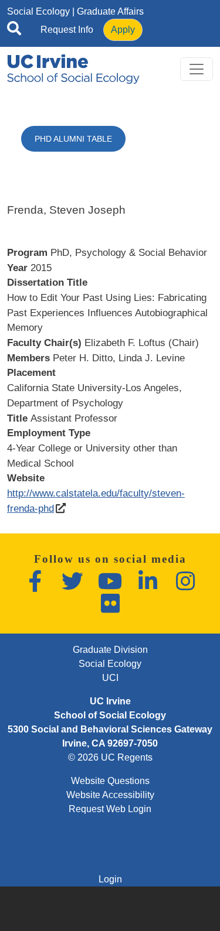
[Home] (73, 69)
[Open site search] (14, 30)
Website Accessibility (110, 795)
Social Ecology (38, 11)
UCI (110, 678)
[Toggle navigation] (196, 69)
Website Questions (110, 781)
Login (110, 879)
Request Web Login (110, 809)
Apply (123, 30)
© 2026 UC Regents (110, 757)
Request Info (66, 30)
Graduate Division (110, 650)
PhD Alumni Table (73, 138)
